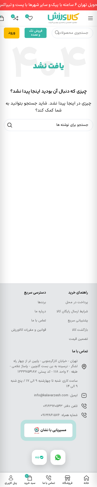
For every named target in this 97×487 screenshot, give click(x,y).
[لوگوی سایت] (64, 18)
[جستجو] (57, 33)
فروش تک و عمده (35, 33)
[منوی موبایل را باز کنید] (90, 18)
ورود (11, 33)
